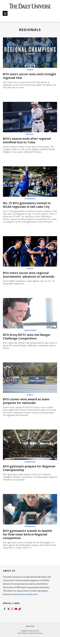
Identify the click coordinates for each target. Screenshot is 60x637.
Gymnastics (30, 198)
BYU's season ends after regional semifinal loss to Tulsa (27, 140)
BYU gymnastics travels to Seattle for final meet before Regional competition (27, 534)
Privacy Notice (23, 633)
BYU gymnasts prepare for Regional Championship (29, 468)
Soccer (30, 70)
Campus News (30, 330)
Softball (30, 134)
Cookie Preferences (35, 633)
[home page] (30, 7)
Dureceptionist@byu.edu (26, 594)
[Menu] (5, 13)
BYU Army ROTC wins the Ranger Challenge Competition (27, 336)
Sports (30, 395)
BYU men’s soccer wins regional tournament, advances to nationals (28, 274)
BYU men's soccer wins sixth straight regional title (29, 76)
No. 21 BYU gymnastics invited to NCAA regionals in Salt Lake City (27, 205)
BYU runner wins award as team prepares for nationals (26, 401)
